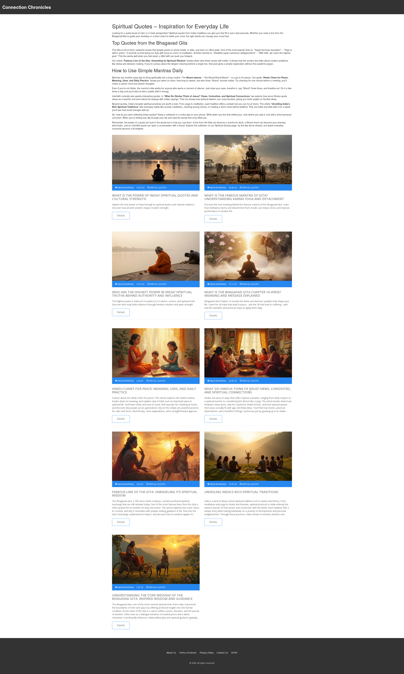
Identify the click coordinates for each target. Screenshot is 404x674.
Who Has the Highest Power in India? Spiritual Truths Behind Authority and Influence (152, 293)
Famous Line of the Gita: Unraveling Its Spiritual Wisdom (154, 493)
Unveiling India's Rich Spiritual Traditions (241, 492)
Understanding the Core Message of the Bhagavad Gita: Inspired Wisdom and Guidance (152, 597)
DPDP (234, 652)
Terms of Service (187, 652)
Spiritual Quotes (157, 187)
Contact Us (222, 652)
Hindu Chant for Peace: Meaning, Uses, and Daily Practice (154, 390)
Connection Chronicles (26, 7)
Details (121, 215)
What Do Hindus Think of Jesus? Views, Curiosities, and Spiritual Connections (247, 390)
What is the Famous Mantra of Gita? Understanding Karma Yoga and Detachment (244, 197)
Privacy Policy (207, 652)
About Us (171, 652)
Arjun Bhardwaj (125, 187)
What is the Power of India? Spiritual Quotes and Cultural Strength (155, 197)
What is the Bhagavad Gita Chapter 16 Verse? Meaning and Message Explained (242, 293)
